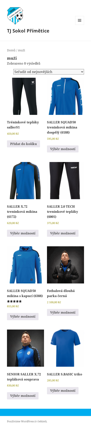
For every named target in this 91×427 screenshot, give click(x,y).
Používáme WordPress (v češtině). (27, 421)
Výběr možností (62, 149)
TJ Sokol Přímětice (28, 30)
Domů (11, 50)
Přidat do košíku (23, 144)
